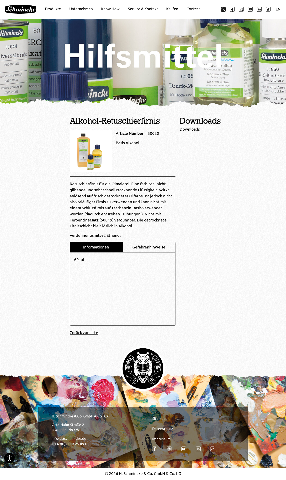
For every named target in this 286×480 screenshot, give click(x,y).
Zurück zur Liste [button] (84, 332)
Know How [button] (110, 9)
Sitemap (159, 419)
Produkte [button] (53, 9)
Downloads (190, 129)
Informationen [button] (96, 247)
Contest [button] (193, 9)
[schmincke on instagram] (241, 9)
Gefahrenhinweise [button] (148, 247)
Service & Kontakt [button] (143, 9)
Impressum (161, 439)
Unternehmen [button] (81, 9)
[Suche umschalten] (223, 9)
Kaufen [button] (172, 9)
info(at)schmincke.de (69, 438)
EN (278, 9)
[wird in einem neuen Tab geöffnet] (232, 9)
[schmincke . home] (20, 9)
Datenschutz (162, 429)
